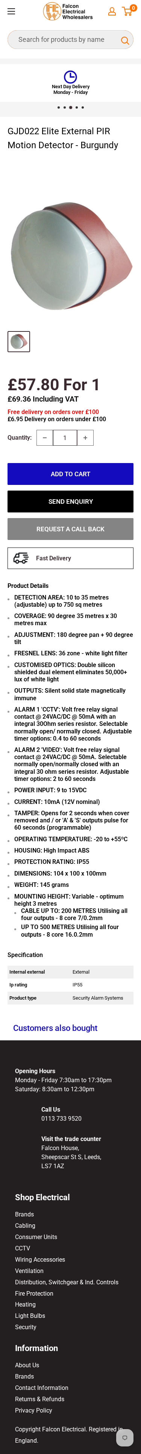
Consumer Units (36, 1237)
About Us (27, 1365)
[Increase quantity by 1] (85, 438)
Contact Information (41, 1387)
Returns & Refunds (39, 1399)
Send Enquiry (71, 501)
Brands (24, 1214)
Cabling (25, 1225)
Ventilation (29, 1271)
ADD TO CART (70, 474)
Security (25, 1327)
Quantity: (20, 437)
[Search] (124, 39)
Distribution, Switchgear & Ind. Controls (66, 1282)
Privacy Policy (33, 1410)
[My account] (112, 11)
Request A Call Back (70, 529)
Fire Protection (34, 1293)
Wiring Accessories (40, 1259)
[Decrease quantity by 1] (44, 438)
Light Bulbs (30, 1315)
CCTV (22, 1248)
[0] (127, 11)
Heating (25, 1304)
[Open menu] (11, 11)
